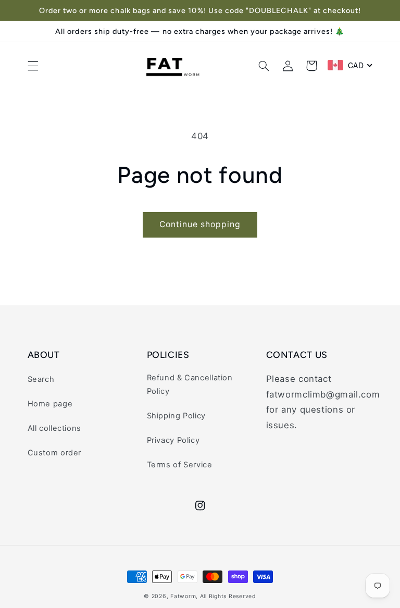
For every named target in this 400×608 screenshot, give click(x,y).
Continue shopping (200, 224)
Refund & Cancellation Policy (190, 384)
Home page (50, 403)
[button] (33, 66)
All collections (54, 428)
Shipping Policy (176, 415)
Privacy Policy (173, 440)
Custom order (55, 452)
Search (41, 379)
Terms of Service (180, 464)
